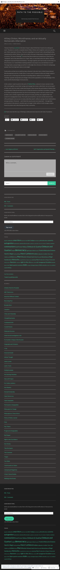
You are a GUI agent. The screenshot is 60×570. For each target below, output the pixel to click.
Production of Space (44, 259)
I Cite (5, 348)
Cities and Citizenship (10, 314)
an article (16, 48)
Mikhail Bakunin (45, 257)
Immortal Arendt (8, 352)
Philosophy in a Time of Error (12, 413)
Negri (51, 257)
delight (13, 250)
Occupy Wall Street (23, 259)
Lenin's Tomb (7, 366)
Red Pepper (7, 435)
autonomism (16, 243)
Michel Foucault (38, 257)
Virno (50, 265)
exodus (37, 250)
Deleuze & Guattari (34, 247)
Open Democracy (9, 396)
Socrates (53, 262)
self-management (41, 262)
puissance (8, 262)
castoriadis (36, 243)
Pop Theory (7, 426)
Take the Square (8, 448)
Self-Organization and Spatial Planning (45, 149)
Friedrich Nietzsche (44, 250)
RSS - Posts (7, 201)
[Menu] (4, 31)
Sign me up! (9, 227)
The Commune (8, 452)
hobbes (36, 254)
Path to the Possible (30, 12)
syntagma (29, 265)
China (40, 243)
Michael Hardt (30, 257)
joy (8, 257)
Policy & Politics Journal (10, 418)
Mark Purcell (17, 43)
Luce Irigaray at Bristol (11, 149)
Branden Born (8, 305)
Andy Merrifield (24, 240)
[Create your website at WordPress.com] (30, 2)
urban (48, 265)
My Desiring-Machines (10, 374)
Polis (5, 422)
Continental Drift (8, 322)
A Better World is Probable (11, 288)
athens (46, 240)
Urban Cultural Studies (10, 474)
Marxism (24, 257)
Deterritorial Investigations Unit (12, 335)
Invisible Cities (46, 254)
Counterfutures (8, 326)
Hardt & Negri (8, 254)
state (25, 265)
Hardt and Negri (16, 254)
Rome (32, 262)
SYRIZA (40, 265)
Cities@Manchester (9, 318)
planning (34, 259)
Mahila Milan (31, 84)
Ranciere (13, 262)
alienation (10, 240)
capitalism (32, 243)
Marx (19, 257)
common (52, 243)
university (44, 265)
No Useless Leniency (9, 383)
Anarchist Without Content (11, 296)
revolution (18, 262)
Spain (11, 265)
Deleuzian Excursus (9, 331)
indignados (40, 254)
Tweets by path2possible (11, 277)
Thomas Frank (10, 138)
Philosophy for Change (10, 409)
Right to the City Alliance (11, 439)
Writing (9, 267)
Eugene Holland (32, 250)
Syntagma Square (35, 265)
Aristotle (42, 240)
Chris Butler (43, 243)
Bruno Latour (27, 243)
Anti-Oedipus (31, 240)
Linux (16, 257)
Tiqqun (6, 456)
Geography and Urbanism (11, 344)
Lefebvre (11, 257)
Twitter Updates (8, 274)
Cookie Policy (30, 567)
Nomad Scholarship (9, 392)
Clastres (48, 243)
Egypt (27, 250)
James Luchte (7, 361)
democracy (9, 135)
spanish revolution (18, 265)
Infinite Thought (8, 357)
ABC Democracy (8, 292)
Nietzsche (15, 260)
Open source (29, 259)
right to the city (25, 262)
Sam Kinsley (7, 443)
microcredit (43, 135)
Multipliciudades (8, 370)
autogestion (9, 243)
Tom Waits (7, 461)
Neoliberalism (8, 259)
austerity (50, 240)
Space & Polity (6, 265)
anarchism (17, 240)
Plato (37, 259)
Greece (52, 250)
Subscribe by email (9, 212)
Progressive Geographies (11, 430)
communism (9, 246)
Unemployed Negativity (10, 470)
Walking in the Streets (10, 478)
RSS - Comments (8, 206)
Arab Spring (37, 240)
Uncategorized (11, 130)
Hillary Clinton (20, 135)
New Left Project (8, 379)
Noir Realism (7, 387)
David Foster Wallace (21, 247)
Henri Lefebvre (27, 253)
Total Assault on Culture (10, 465)
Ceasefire (6, 309)
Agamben (6, 240)
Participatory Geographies (11, 405)
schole (35, 262)
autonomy (22, 243)
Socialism (48, 262)
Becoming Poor (8, 301)
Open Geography (8, 400)
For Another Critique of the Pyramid (13, 339)
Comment (50, 174)
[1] (5, 111)
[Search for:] (30, 183)
